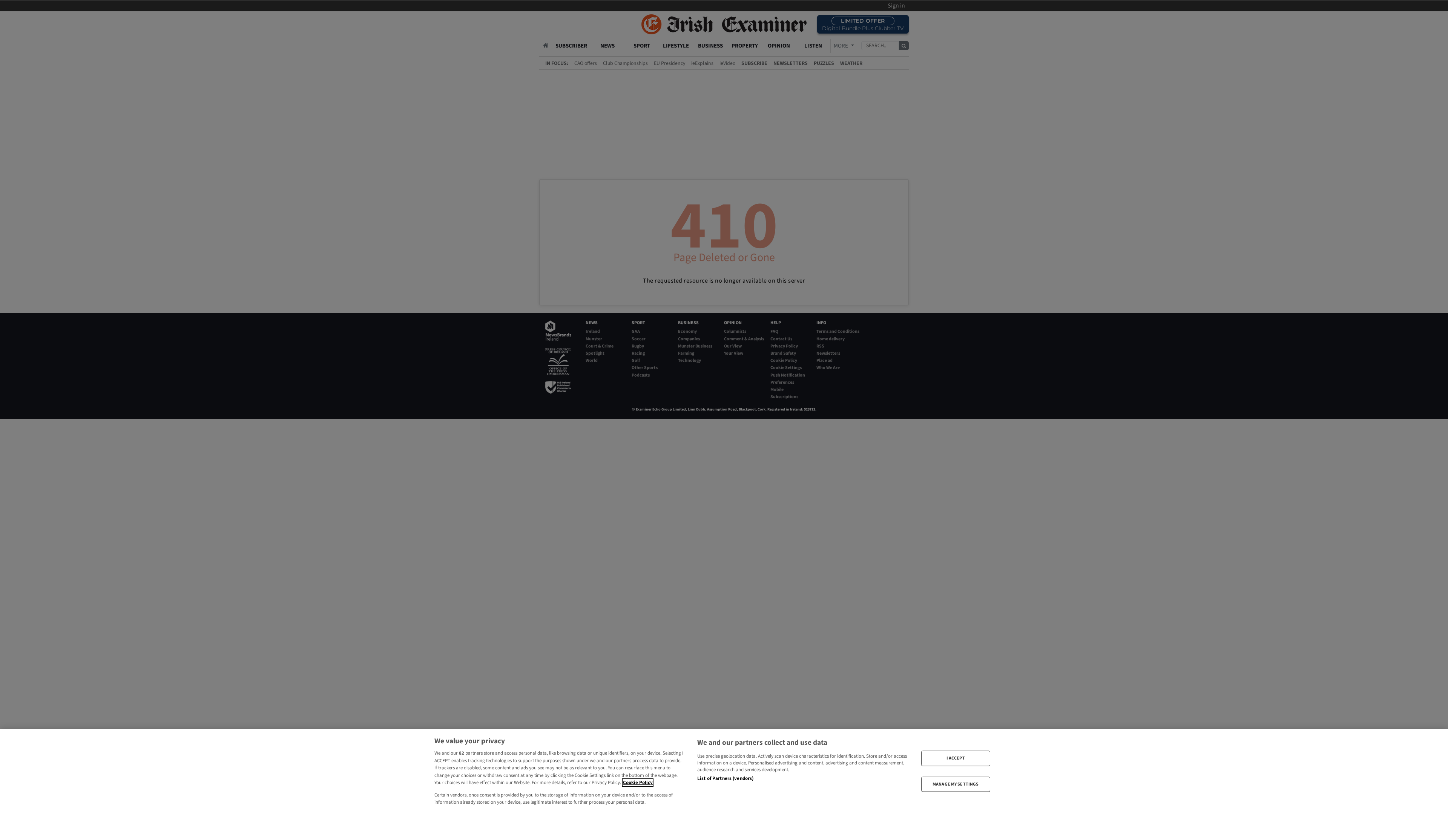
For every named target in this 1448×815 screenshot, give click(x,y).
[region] (724, 772)
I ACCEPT (955, 758)
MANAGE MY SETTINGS (956, 784)
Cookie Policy (638, 782)
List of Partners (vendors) (725, 778)
